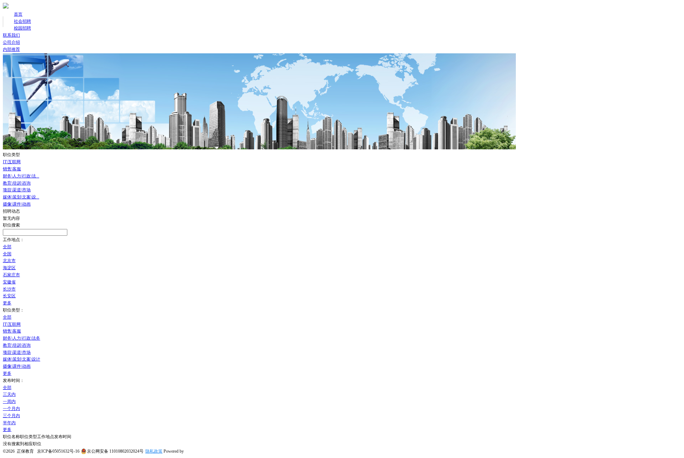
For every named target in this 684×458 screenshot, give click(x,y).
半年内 (9, 422)
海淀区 (9, 267)
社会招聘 (22, 21)
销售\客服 (12, 168)
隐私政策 (153, 451)
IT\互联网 (12, 161)
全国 (7, 253)
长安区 (9, 295)
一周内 (9, 401)
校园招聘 (22, 28)
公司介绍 (11, 42)
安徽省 (9, 281)
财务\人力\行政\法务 (21, 338)
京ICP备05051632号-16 (58, 451)
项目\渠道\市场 (17, 189)
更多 (7, 302)
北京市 (9, 260)
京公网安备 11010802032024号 (115, 451)
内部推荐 (11, 49)
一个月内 (11, 408)
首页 (18, 14)
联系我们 (11, 35)
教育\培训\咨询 (17, 183)
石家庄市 (11, 274)
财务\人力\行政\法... (21, 176)
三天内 (9, 394)
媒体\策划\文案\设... (21, 197)
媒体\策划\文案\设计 (21, 359)
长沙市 (9, 289)
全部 (7, 246)
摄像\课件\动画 (17, 204)
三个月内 (11, 415)
